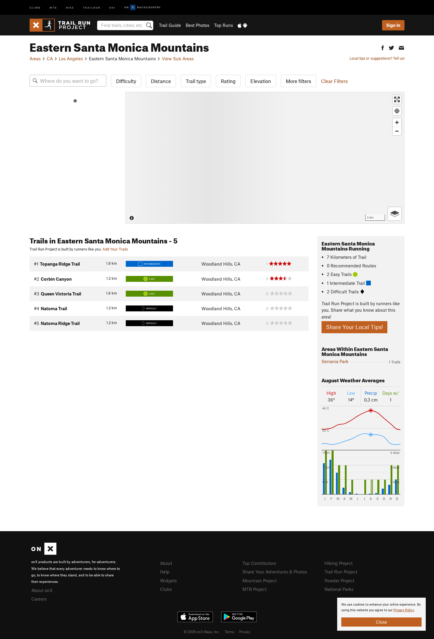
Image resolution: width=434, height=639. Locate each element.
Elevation (260, 81)
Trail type (196, 81)
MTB (53, 7)
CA (50, 58)
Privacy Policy (404, 610)
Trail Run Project (340, 571)
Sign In (393, 25)
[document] (381, 614)
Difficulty (126, 81)
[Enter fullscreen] (397, 99)
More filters (298, 81)
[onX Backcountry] (142, 7)
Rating (228, 81)
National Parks (338, 589)
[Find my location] (397, 111)
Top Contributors (259, 563)
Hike (70, 7)
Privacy (244, 632)
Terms (229, 632)
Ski (112, 7)
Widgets (168, 580)
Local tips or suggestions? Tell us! (377, 58)
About (166, 563)
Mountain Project (259, 580)
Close (381, 622)
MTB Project (254, 589)
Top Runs (223, 25)
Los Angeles (71, 58)
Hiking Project (338, 563)
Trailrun (91, 7)
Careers (39, 598)
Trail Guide (170, 25)
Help (164, 571)
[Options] (394, 213)
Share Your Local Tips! (354, 326)
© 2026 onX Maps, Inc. (202, 632)
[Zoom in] (397, 122)
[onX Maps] (43, 553)
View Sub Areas (178, 58)
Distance (161, 81)
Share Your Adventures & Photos (274, 571)
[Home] (63, 25)
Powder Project (339, 580)
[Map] (265, 157)
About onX (42, 590)
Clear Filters (334, 81)
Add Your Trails (115, 249)
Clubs (166, 589)
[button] (382, 47)
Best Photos (197, 25)
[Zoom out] (397, 131)
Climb (35, 7)
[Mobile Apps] (242, 25)
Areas (35, 58)
